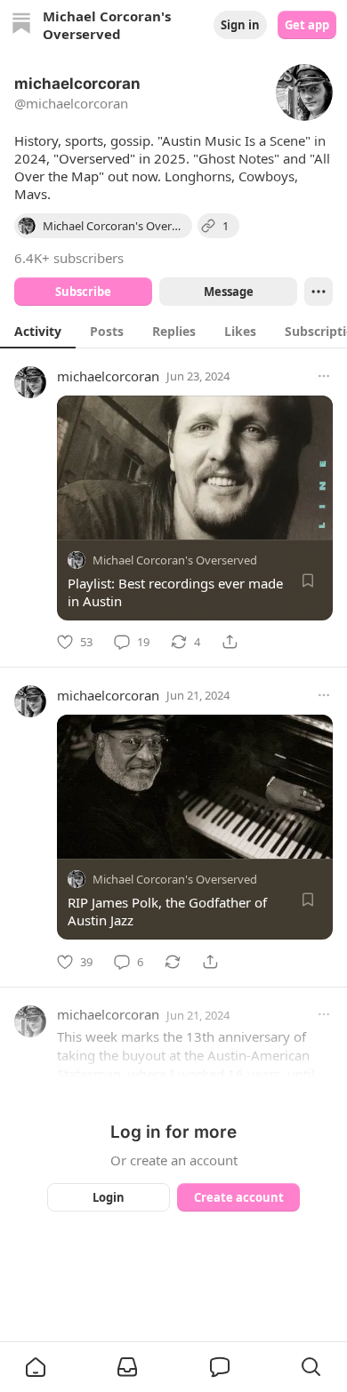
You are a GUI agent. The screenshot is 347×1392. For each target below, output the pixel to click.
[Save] (308, 580)
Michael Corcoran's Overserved (175, 560)
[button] (35, 1367)
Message (229, 292)
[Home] (21, 25)
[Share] (229, 642)
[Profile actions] (318, 291)
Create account (239, 1197)
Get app (307, 25)
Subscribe (83, 292)
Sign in (240, 25)
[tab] (38, 330)
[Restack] (172, 962)
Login (109, 1197)
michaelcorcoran (108, 376)
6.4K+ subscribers (69, 258)
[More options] (324, 376)
